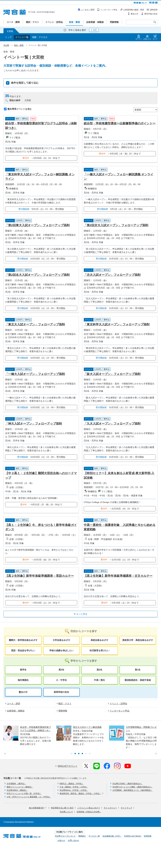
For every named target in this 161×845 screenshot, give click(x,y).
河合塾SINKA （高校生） (17, 790)
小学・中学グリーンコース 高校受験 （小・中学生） (29, 797)
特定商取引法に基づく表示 (62, 808)
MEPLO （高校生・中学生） (72, 784)
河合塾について (66, 812)
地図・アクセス (39, 37)
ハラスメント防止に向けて (88, 808)
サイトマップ (126, 808)
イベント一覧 (21, 37)
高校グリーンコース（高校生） (20, 787)
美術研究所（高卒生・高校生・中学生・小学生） (80, 793)
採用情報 (147, 836)
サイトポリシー (110, 808)
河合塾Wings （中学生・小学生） (74, 790)
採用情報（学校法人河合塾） (89, 812)
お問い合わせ (73, 840)
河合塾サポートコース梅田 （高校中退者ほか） (132, 787)
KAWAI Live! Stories (132, 836)
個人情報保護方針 (36, 808)
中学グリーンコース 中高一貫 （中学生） (24, 793)
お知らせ (61, 840)
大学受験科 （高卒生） (16, 784)
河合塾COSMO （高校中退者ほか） (127, 784)
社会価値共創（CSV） (112, 836)
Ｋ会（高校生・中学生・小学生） (74, 787)
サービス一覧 (94, 836)
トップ (8, 37)
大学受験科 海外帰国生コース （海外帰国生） (132, 790)
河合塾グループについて (65, 836)
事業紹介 (82, 836)
